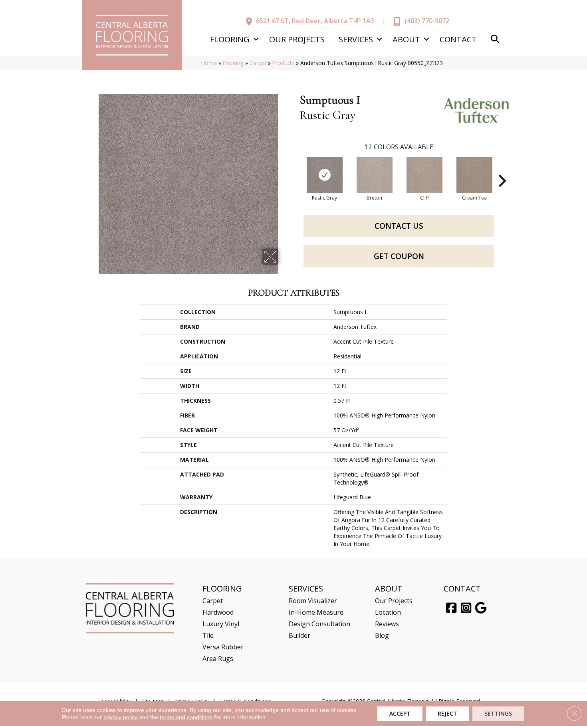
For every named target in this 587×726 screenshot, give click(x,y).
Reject (447, 713)
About (406, 39)
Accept (400, 713)
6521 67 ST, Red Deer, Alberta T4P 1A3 (315, 20)
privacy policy (120, 717)
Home (209, 63)
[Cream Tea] (474, 175)
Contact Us (399, 226)
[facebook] (451, 608)
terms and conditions (186, 717)
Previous (295, 169)
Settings (498, 713)
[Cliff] (424, 175)
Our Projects (297, 39)
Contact (458, 39)
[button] (256, 39)
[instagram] (466, 608)
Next (502, 169)
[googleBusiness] (480, 608)
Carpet (258, 63)
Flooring (230, 39)
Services (356, 39)
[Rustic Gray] (325, 175)
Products (283, 63)
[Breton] (375, 175)
